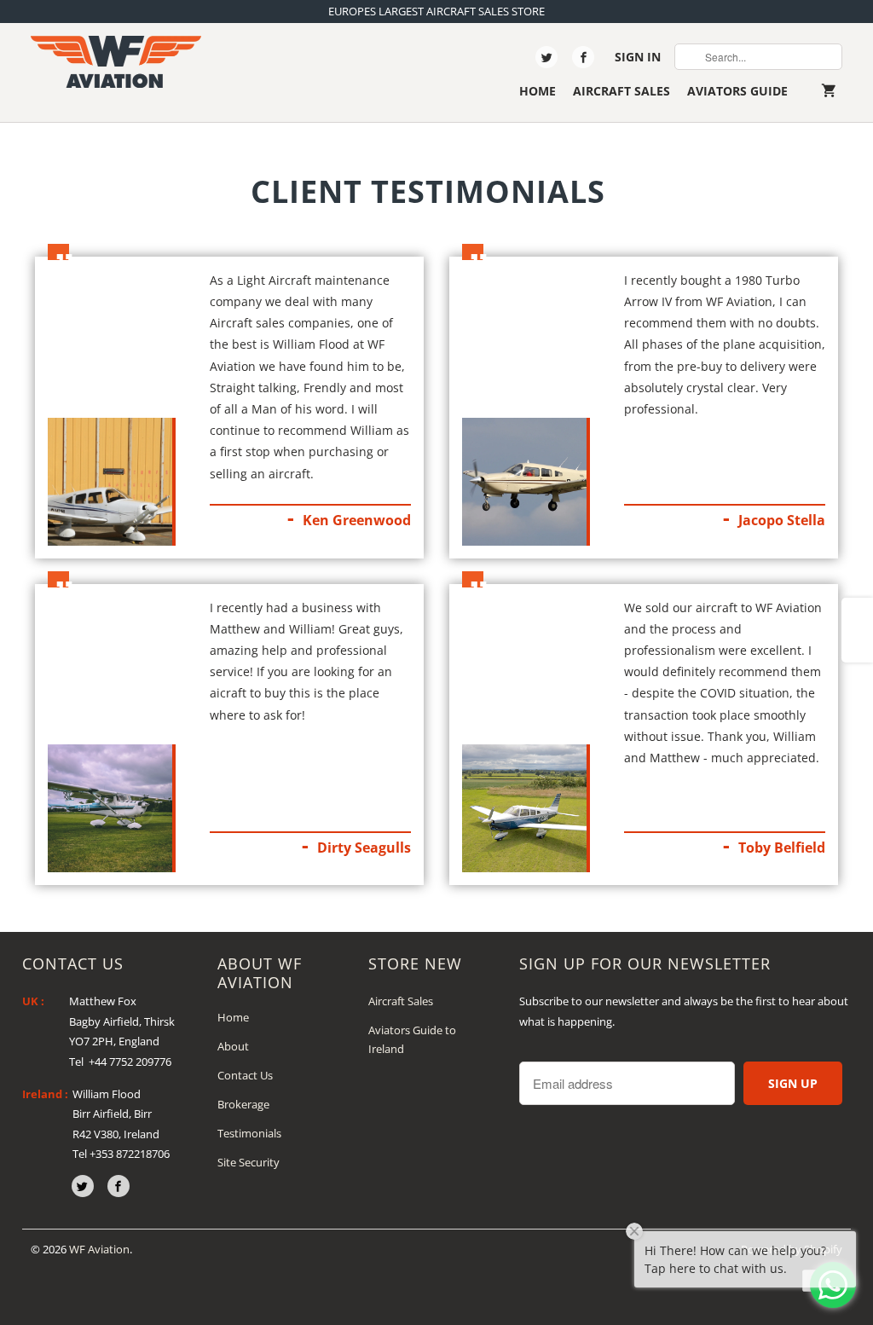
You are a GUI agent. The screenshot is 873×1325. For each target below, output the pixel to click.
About (233, 1046)
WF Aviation (99, 1249)
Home (537, 91)
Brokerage (243, 1104)
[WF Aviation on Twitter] (546, 57)
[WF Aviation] (116, 62)
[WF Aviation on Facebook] (583, 57)
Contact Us (245, 1075)
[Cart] (832, 91)
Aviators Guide (737, 91)
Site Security (248, 1162)
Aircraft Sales (621, 91)
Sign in (638, 57)
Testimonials (249, 1133)
